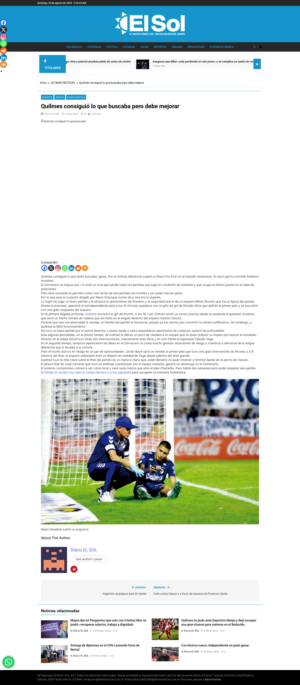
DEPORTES (160, 46)
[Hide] (1, 71)
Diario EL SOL (52, 113)
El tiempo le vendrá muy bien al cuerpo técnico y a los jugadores (86, 372)
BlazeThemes (213, 679)
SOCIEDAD (129, 46)
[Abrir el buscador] (254, 46)
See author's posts (89, 559)
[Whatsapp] (65, 268)
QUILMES (177, 46)
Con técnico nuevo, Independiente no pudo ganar (215, 645)
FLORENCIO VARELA (222, 46)
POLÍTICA (112, 46)
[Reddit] (78, 268)
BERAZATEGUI (196, 46)
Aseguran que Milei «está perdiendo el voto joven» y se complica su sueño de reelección (165, 61)
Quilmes (91, 314)
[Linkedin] (71, 268)
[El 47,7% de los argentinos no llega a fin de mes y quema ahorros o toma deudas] (231, 64)
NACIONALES (74, 46)
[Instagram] (58, 268)
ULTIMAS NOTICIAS (76, 97)
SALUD (144, 46)
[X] (51, 268)
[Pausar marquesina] (257, 64)
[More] (85, 268)
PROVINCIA (94, 46)
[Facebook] (44, 268)
